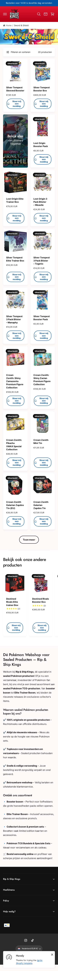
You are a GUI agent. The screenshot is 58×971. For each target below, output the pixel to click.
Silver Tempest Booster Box (41, 89)
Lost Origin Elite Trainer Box (15, 200)
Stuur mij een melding (16, 103)
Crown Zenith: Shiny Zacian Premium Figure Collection (42, 380)
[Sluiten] (52, 955)
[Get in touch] (45, 14)
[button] (5, 14)
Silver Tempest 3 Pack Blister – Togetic (41, 260)
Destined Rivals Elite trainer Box (12, 601)
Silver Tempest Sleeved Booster (15, 89)
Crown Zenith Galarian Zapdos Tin (40, 505)
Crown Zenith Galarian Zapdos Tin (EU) (15, 505)
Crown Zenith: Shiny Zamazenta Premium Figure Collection (14, 381)
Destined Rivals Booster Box (40, 600)
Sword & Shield (21, 25)
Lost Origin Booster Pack (40, 145)
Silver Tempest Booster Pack (41, 318)
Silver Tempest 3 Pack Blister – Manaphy (14, 319)
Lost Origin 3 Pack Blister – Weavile (40, 201)
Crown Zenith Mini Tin (40, 441)
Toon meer (29, 539)
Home (9, 25)
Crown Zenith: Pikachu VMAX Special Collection (14, 445)
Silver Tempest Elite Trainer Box (15, 259)
